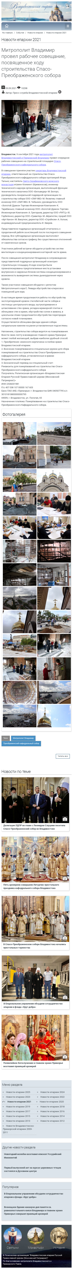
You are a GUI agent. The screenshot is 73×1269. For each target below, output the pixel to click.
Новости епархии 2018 (52, 1106)
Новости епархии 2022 (52, 1097)
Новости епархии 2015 (18, 1116)
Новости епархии (35, 33)
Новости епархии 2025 (18, 1092)
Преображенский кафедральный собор (21, 743)
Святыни (13, 1247)
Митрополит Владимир (23, 738)
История (59, 1247)
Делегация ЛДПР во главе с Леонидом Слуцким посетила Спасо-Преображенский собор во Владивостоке (34, 827)
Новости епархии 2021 (56, 33)
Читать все (63, 756)
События (20, 33)
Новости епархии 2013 (18, 1121)
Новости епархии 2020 (52, 1101)
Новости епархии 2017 (18, 1111)
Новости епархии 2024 (52, 1092)
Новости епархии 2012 (52, 1121)
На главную (7, 33)
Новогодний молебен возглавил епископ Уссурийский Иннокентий (32, 1156)
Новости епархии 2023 (18, 1097)
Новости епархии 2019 (18, 1106)
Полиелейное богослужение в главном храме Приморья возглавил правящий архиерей (33, 1065)
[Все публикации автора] (59, 92)
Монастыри (36, 1247)
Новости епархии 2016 (52, 1111)
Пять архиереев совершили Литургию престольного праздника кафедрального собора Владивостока (31, 886)
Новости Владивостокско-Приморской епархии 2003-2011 (18, 1129)
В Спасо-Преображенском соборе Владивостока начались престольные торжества (34, 946)
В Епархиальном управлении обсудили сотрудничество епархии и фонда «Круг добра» (33, 1005)
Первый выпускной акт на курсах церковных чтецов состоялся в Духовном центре (32, 1169)
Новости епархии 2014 (52, 1116)
